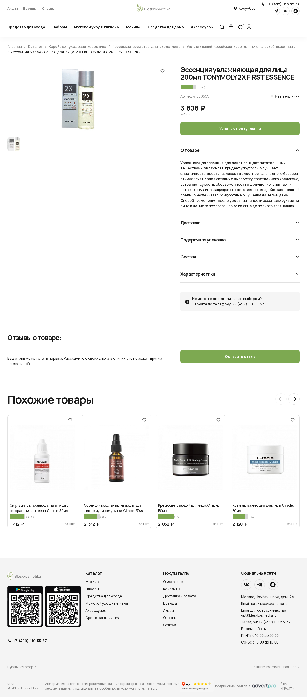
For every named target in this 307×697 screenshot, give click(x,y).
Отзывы (48, 8)
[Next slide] (294, 399)
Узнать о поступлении (240, 128)
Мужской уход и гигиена (96, 26)
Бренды (30, 8)
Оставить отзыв (240, 356)
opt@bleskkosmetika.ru (258, 615)
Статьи (169, 624)
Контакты (171, 588)
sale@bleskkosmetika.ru (269, 603)
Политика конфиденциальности (275, 667)
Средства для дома (166, 26)
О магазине (173, 581)
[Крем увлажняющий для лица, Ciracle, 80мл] (264, 457)
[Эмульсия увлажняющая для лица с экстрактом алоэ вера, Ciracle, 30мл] (42, 457)
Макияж (133, 26)
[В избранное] (162, 70)
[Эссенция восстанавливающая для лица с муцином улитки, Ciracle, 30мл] (116, 457)
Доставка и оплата (179, 596)
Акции (12, 8)
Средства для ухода (26, 26)
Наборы (59, 26)
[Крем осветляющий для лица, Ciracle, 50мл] (190, 457)
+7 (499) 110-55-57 (283, 4)
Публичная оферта (22, 667)
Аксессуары (202, 26)
